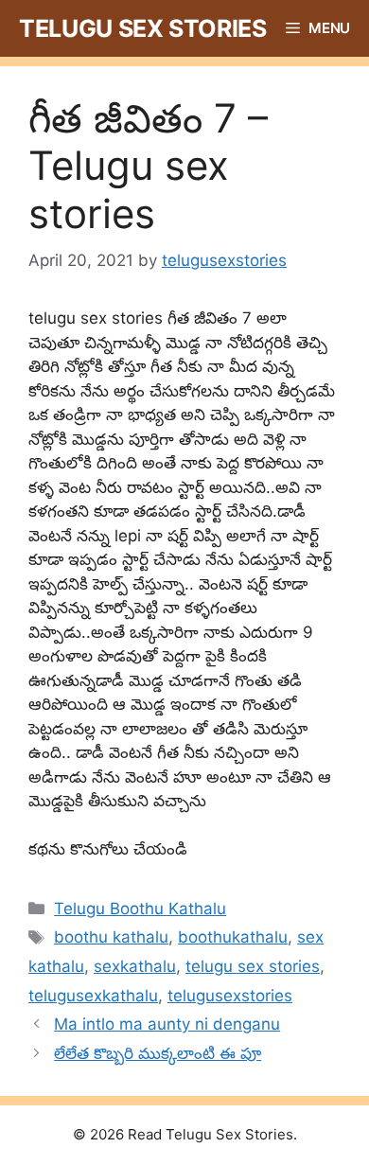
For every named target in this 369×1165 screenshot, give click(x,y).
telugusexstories (229, 995)
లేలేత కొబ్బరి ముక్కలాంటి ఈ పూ (157, 1053)
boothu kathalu (111, 936)
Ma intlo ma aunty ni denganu (167, 1024)
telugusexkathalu (93, 995)
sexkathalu (135, 966)
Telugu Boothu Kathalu (140, 908)
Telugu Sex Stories (143, 28)
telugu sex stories (252, 966)
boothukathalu (233, 936)
